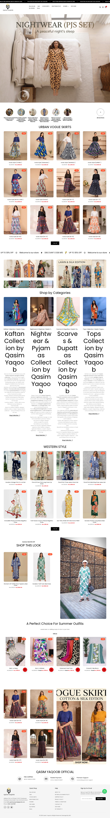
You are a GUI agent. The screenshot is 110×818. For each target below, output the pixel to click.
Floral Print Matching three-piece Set (95, 482)
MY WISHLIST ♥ (58, 809)
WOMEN (31, 802)
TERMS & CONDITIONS (60, 802)
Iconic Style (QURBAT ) (94, 162)
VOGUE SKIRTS (33, 797)
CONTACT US (58, 804)
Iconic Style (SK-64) (15, 236)
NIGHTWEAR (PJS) (33, 799)
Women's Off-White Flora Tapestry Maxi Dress (15, 584)
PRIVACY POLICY (59, 799)
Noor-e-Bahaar (39, 668)
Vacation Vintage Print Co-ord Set (15, 482)
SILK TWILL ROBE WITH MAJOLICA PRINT (68, 520)
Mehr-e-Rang (13, 668)
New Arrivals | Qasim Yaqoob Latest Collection (9, 119)
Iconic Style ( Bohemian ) (41, 162)
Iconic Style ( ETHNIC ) (15, 162)
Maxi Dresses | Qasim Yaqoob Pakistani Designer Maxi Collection (44, 119)
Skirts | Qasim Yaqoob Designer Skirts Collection (68, 119)
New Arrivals (32, 792)
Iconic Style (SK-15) (68, 236)
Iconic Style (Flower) (42, 199)
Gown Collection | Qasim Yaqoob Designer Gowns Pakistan (33, 119)
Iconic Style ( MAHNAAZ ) (68, 162)
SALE (30, 794)
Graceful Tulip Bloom (92, 668)
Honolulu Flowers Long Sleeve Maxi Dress (95, 521)
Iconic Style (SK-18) (42, 720)
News (30, 809)
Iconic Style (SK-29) (94, 236)
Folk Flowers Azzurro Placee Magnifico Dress (42, 521)
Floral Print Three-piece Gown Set (68, 482)
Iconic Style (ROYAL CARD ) (15, 199)
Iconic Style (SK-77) (94, 199)
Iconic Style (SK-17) (68, 199)
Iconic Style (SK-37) (42, 236)
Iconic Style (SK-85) (42, 760)
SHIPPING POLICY (59, 797)
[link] (83, 578)
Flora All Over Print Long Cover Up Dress (42, 483)
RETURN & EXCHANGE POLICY (62, 794)
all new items (100, 117)
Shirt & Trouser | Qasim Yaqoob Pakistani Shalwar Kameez (56, 119)
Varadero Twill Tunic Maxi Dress (41, 584)
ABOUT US (57, 792)
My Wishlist (32, 806)
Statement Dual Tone (66, 668)
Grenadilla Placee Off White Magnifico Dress (15, 521)
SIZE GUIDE (32, 804)
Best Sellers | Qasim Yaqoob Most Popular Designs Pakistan (21, 119)
